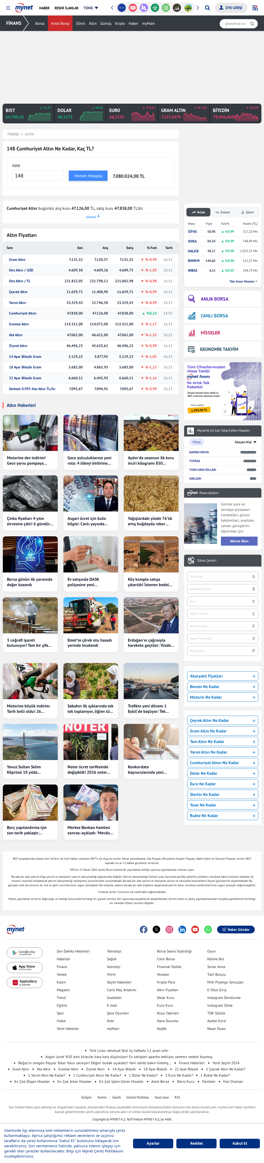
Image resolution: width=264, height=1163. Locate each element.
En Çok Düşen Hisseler (32, 1081)
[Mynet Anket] (132, 7)
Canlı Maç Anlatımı (121, 990)
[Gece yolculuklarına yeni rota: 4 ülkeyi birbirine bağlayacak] (90, 433)
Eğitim (62, 1005)
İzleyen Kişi (243, 442)
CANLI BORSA (214, 316)
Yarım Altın (17, 303)
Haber (133, 23)
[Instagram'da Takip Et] (169, 929)
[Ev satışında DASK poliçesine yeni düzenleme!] (90, 554)
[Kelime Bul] (165, 7)
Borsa (39, 23)
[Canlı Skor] (154, 7)
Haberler (63, 959)
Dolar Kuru (165, 997)
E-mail (112, 1005)
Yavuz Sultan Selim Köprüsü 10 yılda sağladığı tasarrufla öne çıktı (28, 769)
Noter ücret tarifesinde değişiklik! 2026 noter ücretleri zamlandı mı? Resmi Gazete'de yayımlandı (88, 769)
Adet (16, 165)
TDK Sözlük (216, 1013)
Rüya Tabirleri (168, 1013)
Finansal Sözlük (169, 966)
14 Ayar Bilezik (124, 1069)
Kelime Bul (215, 959)
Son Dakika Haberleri (73, 951)
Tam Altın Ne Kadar (207, 741)
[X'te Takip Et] (156, 929)
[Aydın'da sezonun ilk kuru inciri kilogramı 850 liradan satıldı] (151, 433)
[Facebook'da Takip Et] (143, 929)
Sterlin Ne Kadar (204, 794)
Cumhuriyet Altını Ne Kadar (214, 762)
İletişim (86, 1097)
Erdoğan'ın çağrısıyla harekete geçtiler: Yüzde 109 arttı (149, 642)
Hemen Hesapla (88, 175)
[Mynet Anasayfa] (24, 6)
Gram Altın (17, 259)
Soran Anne (216, 966)
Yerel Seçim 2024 (226, 1063)
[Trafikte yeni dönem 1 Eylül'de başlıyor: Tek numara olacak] (151, 681)
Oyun (211, 951)
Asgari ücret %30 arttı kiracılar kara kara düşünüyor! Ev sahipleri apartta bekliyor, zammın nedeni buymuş (128, 1056)
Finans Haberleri (192, 1063)
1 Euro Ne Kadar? (179, 1075)
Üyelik (116, 1097)
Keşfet (162, 1028)
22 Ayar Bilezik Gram (25, 378)
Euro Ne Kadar (203, 783)
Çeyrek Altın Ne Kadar (209, 720)
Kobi (110, 1021)
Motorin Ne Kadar (206, 697)
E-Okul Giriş (216, 990)
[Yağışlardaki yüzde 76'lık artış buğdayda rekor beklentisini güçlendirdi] (151, 493)
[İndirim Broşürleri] (143, 7)
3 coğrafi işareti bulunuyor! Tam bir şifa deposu (27, 642)
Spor (60, 1013)
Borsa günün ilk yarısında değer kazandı (29, 582)
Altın (93, 23)
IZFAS (192, 231)
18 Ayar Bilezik (155, 1069)
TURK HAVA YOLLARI (202, 470)
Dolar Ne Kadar (203, 773)
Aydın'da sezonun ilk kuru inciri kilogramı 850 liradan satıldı (151, 460)
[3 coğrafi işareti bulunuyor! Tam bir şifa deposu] (30, 615)
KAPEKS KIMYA (199, 452)
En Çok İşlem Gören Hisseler (121, 1081)
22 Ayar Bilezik (186, 1069)
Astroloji (113, 966)
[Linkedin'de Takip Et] (182, 929)
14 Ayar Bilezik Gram (25, 356)
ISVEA (192, 241)
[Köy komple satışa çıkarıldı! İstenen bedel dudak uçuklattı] (151, 554)
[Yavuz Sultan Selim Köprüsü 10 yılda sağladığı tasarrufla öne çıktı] (30, 742)
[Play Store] (25, 952)
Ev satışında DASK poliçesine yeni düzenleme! (83, 582)
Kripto (120, 23)
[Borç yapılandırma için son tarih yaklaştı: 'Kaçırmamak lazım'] (30, 803)
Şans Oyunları (118, 1013)
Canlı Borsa (166, 959)
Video (61, 1021)
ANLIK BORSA (214, 299)
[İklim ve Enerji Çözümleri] (188, 7)
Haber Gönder (239, 929)
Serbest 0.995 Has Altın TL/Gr (32, 389)
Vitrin (111, 974)
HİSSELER (210, 333)
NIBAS (192, 270)
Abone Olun (239, 541)
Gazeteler (114, 997)
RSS (177, 1097)
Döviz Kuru (185, 1081)
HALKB (193, 251)
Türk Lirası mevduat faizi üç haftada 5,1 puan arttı (128, 1050)
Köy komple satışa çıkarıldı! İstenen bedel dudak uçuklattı (148, 582)
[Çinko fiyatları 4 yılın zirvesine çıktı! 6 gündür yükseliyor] (30, 493)
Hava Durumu (167, 1021)
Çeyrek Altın (18, 292)
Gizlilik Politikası (137, 1097)
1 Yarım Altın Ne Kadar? (46, 1075)
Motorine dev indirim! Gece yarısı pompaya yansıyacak (26, 460)
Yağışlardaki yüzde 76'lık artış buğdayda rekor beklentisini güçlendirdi (150, 521)
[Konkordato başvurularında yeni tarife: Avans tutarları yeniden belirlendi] (151, 742)
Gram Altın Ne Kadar (208, 730)
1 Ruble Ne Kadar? (215, 1075)
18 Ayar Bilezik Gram (25, 367)
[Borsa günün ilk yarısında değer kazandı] (30, 554)
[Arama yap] (207, 7)
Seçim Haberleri (119, 982)
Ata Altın (15, 335)
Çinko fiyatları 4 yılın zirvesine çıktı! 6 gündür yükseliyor (28, 521)
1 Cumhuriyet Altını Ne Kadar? (97, 1075)
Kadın (61, 982)
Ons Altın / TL (19, 281)
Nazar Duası (216, 1028)
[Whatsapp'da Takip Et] (208, 929)
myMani (148, 23)
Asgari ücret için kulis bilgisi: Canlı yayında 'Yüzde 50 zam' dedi (87, 521)
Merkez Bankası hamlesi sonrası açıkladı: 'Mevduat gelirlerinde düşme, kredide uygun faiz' (91, 830)
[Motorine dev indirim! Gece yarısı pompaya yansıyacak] (30, 433)
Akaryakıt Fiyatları (206, 676)
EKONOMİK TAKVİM (219, 349)
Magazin (63, 990)
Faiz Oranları (233, 1081)
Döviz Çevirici (206, 561)
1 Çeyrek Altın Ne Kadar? (225, 1069)
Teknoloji (114, 951)
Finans (62, 966)
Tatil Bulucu (216, 974)
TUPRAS (194, 461)
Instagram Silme (220, 1005)
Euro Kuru (165, 1005)
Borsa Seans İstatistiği (174, 951)
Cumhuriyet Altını (23, 313)
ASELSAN (195, 478)
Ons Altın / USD (21, 270)
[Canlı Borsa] (177, 7)
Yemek (62, 974)
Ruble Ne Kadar (204, 815)
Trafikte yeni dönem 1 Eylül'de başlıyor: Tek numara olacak (147, 708)
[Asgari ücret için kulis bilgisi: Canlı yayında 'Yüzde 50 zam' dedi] (90, 493)
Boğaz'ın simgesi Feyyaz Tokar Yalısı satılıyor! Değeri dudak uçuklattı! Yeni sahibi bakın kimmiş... (94, 1063)
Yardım (102, 1097)
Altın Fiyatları (167, 990)
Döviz (80, 23)
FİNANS (13, 23)
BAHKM (194, 261)
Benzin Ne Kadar (204, 686)
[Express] (121, 7)
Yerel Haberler (68, 1028)
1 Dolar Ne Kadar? (143, 1075)
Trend (61, 997)
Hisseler (163, 974)
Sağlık (112, 959)
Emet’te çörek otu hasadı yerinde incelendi (90, 642)
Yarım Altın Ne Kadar (208, 752)
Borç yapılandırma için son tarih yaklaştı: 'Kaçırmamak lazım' (27, 830)
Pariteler (209, 1081)
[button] (8, 8)
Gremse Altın (19, 324)
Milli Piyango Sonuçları (225, 982)
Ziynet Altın (18, 346)
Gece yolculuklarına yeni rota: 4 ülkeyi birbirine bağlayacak (89, 460)
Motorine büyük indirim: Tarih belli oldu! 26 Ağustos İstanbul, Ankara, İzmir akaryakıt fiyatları (30, 708)
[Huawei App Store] (25, 982)
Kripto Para (166, 982)
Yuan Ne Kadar (203, 804)
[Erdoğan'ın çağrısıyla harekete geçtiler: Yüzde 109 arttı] (151, 615)
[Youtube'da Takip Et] (195, 929)
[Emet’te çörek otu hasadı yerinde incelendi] (90, 615)
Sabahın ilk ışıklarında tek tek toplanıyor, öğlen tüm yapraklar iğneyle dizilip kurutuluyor (90, 708)
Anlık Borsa (60, 23)
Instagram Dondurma (224, 997)
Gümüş (105, 23)
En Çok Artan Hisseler (74, 1081)
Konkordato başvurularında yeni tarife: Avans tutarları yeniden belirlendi (147, 769)
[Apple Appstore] (25, 967)
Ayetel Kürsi (216, 1021)
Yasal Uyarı (161, 1097)
